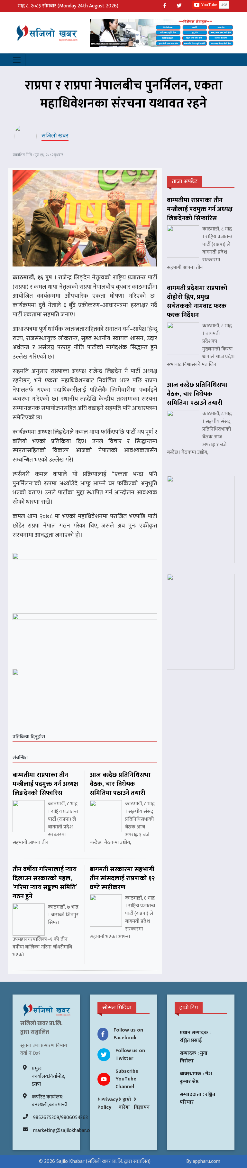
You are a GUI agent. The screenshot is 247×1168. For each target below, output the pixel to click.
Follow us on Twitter (130, 1054)
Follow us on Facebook (128, 1034)
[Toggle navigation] (17, 59)
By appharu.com (203, 1161)
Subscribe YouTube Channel (126, 1079)
